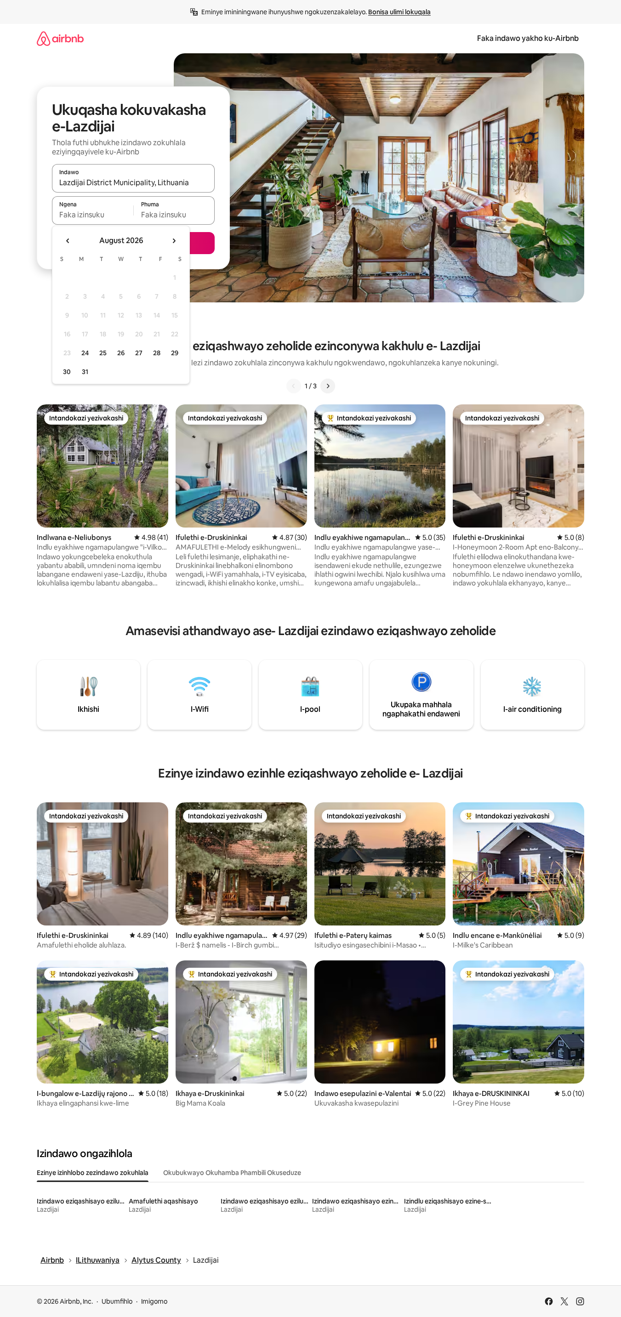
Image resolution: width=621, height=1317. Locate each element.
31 (85, 372)
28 (156, 353)
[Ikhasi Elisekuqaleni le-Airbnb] (60, 38)
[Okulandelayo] (327, 386)
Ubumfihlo (117, 1301)
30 (67, 372)
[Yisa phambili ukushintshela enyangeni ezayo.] (174, 241)
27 (138, 353)
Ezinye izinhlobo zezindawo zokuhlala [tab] (92, 1173)
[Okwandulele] (293, 386)
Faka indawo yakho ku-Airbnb (528, 38)
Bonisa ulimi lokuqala (399, 12)
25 (103, 353)
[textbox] (92, 214)
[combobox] (133, 182)
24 (85, 353)
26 (121, 353)
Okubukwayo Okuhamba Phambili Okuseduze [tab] (232, 1173)
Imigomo (154, 1301)
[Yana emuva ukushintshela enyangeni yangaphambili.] (68, 241)
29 (174, 353)
